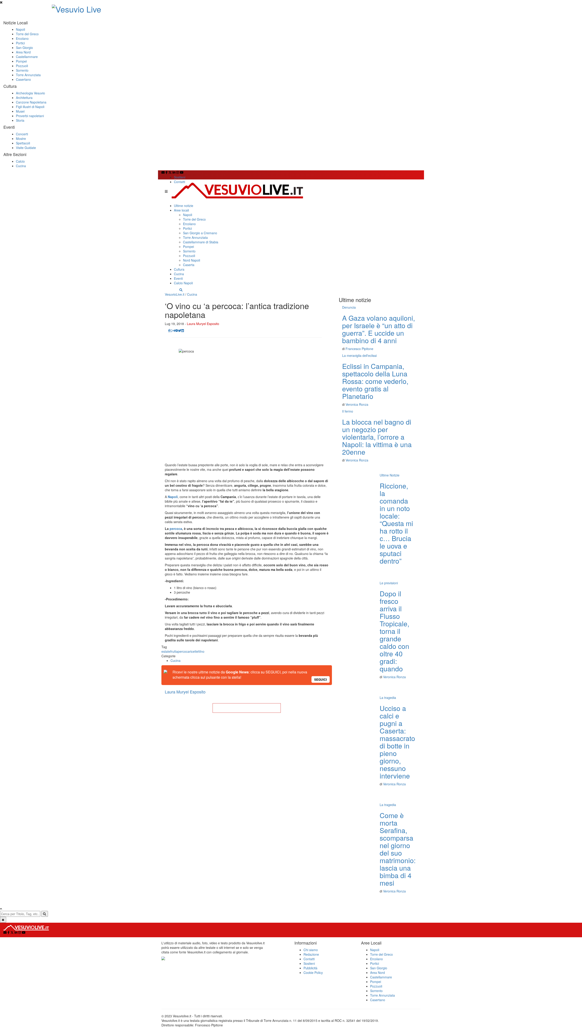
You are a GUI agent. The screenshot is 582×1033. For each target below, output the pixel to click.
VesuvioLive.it (174, 294)
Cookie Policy (313, 972)
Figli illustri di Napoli (30, 106)
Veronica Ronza (357, 404)
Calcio (20, 161)
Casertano (23, 79)
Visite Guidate (26, 147)
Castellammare (27, 56)
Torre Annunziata (28, 75)
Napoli (20, 29)
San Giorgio (24, 47)
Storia (20, 120)
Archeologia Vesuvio (30, 93)
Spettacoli (23, 143)
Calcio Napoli (183, 283)
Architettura (24, 97)
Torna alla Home (246, 708)
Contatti (179, 181)
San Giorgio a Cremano (200, 233)
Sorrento (22, 70)
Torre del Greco (27, 34)
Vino (201, 651)
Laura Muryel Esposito (203, 323)
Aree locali (181, 210)
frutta (174, 651)
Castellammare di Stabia (200, 242)
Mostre (21, 138)
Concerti (22, 134)
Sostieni (179, 177)
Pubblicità (310, 968)
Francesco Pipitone (359, 348)
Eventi (178, 278)
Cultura (179, 269)
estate (165, 651)
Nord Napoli (191, 260)
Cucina (21, 166)
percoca (176, 528)
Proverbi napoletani (30, 115)
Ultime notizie (183, 205)
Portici (20, 43)
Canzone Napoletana (31, 102)
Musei (20, 111)
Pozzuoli (22, 65)
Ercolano (22, 38)
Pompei (21, 61)
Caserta (188, 264)
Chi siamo (311, 949)
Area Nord (23, 52)
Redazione (311, 954)
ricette (193, 651)
